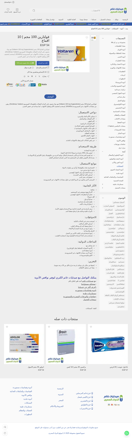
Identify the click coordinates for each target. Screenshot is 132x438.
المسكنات (115, 28)
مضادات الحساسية (119, 111)
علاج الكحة (120, 272)
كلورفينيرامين (120, 291)
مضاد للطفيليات (120, 45)
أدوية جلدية (119, 173)
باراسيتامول (120, 217)
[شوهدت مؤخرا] (5, 433)
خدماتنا (102, 19)
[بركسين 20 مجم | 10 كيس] (66, 344)
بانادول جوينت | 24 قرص (119, 366)
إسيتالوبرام (108, 209)
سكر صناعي (121, 96)
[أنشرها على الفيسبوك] (36, 76)
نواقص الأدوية (121, 140)
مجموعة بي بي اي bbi (118, 42)
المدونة (77, 19)
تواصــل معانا (69, 19)
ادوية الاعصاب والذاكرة (118, 64)
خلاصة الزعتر (109, 243)
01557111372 (68, 23)
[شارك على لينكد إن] (28, 76)
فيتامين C (121, 280)
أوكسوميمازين (119, 209)
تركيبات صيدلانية (120, 89)
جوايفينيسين (110, 231)
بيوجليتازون (107, 224)
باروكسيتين (110, 217)
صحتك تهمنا (94, 19)
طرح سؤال (28, 67)
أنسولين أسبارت (109, 205)
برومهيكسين (120, 220)
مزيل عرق (122, 147)
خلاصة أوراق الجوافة (117, 235)
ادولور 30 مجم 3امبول (36, 366)
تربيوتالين (121, 228)
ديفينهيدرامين (120, 250)
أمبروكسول (120, 205)
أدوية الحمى (121, 56)
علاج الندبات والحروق (117, 276)
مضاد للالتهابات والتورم (117, 67)
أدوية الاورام (121, 49)
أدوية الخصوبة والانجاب (118, 85)
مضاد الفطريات (120, 60)
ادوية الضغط (121, 122)
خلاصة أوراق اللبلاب (118, 239)
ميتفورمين (121, 306)
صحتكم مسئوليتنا (88, 284)
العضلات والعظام (119, 115)
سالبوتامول (108, 257)
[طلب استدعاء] (5, 427)
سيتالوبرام (112, 261)
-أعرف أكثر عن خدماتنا (87, 287)
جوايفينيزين (120, 231)
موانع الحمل (121, 100)
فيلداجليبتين (111, 280)
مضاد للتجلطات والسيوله (117, 53)
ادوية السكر (121, 133)
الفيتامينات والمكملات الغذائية (113, 176)
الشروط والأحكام (56, 406)
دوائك (119, 19)
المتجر (61, 400)
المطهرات (122, 78)
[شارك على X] (39, 76)
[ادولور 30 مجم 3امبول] (24, 344)
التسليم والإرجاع (41, 67)
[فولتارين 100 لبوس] (93, 37)
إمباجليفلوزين (120, 213)
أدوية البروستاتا (120, 82)
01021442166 (115, 23)
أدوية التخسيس (120, 107)
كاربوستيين (110, 284)
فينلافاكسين (120, 284)
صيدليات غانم (87, 280)
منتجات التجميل (111, 19)
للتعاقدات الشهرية (58, 19)
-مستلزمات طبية (89, 293)
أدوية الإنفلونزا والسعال (115, 155)
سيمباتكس (120, 269)
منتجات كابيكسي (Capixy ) (116, 125)
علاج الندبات (111, 272)
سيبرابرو (121, 261)
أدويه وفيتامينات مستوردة (117, 136)
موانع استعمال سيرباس (116, 302)
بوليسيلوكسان (109, 220)
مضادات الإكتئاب (119, 298)
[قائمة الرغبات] (86, 37)
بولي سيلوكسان (119, 224)
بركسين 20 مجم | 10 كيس (76, 366)
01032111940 (47, 23)
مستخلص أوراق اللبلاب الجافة (114, 295)
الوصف (50, 96)
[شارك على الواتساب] (24, 76)
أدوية (121, 28)
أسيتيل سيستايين (118, 202)
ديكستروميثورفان (118, 254)
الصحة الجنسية (118, 180)
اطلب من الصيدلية (43, 62)
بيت (126, 28)
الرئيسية (126, 19)
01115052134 (24, 23)
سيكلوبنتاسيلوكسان (117, 265)
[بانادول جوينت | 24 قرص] (108, 344)
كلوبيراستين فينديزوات (117, 287)
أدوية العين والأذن (117, 162)
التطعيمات (121, 71)
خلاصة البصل (120, 243)
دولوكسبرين (109, 246)
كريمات (122, 74)
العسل (111, 213)
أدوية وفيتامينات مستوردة (22, 387)
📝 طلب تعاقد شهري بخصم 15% (25, 62)
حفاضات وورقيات (119, 144)
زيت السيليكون (119, 257)
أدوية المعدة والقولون (116, 158)
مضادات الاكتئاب (120, 118)
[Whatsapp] (126, 433)
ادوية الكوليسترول (119, 104)
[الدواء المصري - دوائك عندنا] (119, 10)
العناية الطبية (85, 19)
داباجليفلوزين (120, 246)
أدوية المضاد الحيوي (116, 169)
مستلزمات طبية (118, 184)
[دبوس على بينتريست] (32, 76)
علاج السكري (110, 269)
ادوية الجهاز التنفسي (118, 93)
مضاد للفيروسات (119, 129)
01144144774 (90, 23)
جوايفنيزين (112, 228)
